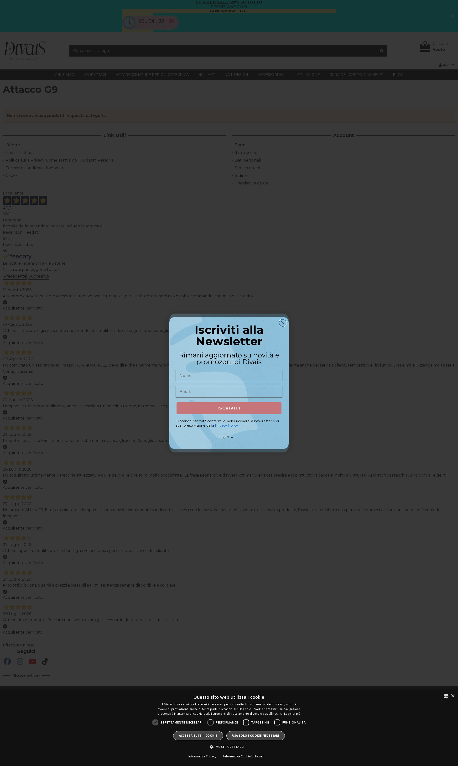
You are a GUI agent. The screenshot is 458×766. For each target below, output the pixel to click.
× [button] (452, 696)
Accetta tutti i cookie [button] (198, 736)
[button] (228, 747)
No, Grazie (229, 437)
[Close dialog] (282, 322)
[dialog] (229, 728)
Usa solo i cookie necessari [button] (255, 736)
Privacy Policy (226, 425)
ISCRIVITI (229, 408)
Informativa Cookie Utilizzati (243, 756)
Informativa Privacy (202, 756)
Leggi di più (292, 714)
